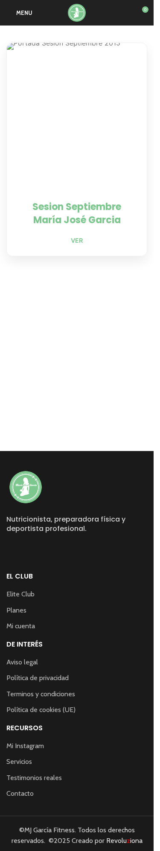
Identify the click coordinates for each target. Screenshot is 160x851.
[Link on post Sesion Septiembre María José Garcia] (77, 112)
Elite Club (20, 594)
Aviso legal (22, 662)
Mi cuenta (20, 626)
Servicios (19, 761)
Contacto (20, 793)
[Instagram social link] (11, 548)
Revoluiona (124, 841)
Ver (77, 240)
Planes (16, 610)
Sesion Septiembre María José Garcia (76, 213)
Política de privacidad (37, 678)
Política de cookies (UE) (41, 710)
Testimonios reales (34, 778)
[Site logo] (76, 12)
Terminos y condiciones (40, 694)
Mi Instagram (25, 746)
